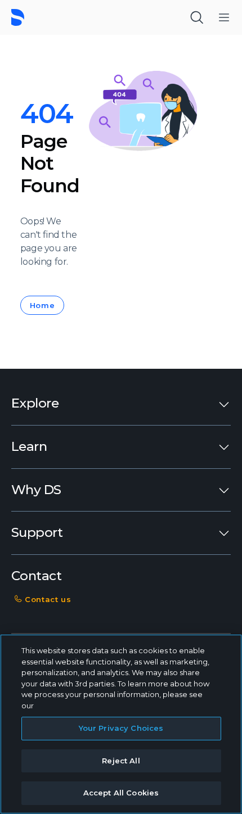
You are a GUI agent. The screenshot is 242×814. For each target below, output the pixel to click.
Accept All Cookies (121, 792)
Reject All (121, 760)
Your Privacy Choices (121, 727)
